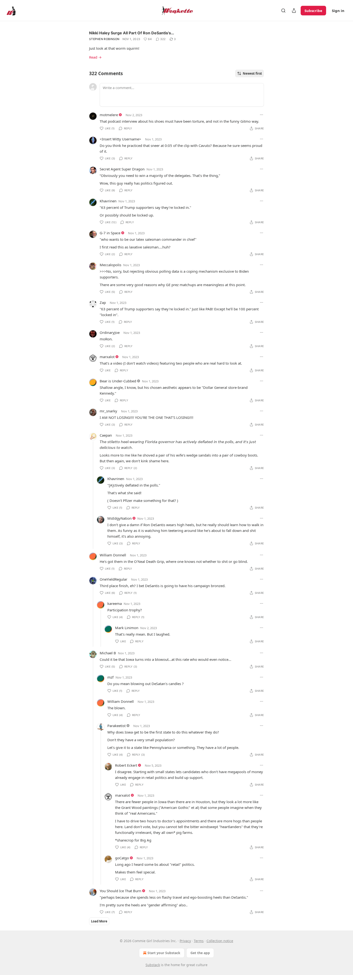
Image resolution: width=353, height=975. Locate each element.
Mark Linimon (126, 627)
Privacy (185, 941)
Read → (95, 57)
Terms (199, 941)
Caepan (106, 435)
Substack (153, 965)
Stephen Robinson (104, 39)
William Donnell (113, 555)
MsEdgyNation (119, 518)
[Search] (283, 10)
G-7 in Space (110, 232)
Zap (103, 302)
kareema (114, 603)
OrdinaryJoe (110, 332)
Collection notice (220, 941)
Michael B (108, 652)
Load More (99, 921)
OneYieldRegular (113, 579)
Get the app (200, 953)
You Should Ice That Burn (120, 890)
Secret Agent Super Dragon (122, 169)
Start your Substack (163, 953)
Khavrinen (108, 201)
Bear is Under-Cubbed (118, 381)
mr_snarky (108, 411)
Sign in (338, 10)
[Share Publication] (294, 10)
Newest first (252, 73)
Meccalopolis (110, 264)
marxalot (107, 356)
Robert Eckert (126, 765)
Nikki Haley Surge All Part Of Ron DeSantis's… (131, 32)
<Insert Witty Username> (120, 139)
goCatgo (122, 857)
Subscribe (313, 10)
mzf (110, 677)
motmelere (109, 114)
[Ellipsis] (261, 115)
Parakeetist (116, 725)
